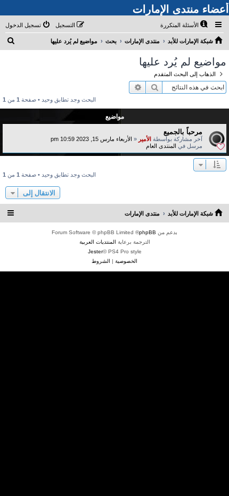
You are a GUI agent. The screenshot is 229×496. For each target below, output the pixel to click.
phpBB (147, 232)
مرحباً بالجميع (182, 132)
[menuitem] (184, 25)
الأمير (144, 139)
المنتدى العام (161, 146)
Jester (95, 251)
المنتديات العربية (97, 242)
